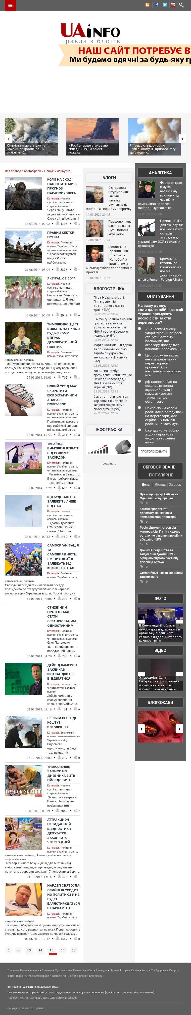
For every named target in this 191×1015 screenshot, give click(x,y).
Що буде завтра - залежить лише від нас (62, 501)
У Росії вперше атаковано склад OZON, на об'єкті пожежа (88, 149)
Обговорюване (159, 467)
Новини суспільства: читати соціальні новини (59, 202)
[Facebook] (155, 5)
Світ (91, 970)
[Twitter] (164, 5)
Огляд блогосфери (37, 975)
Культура (101, 970)
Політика (47, 970)
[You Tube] (172, 5)
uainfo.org (54, 992)
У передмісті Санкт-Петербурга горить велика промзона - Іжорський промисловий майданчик (159, 683)
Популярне (161, 475)
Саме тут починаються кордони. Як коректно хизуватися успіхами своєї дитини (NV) (111, 403)
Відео (160, 650)
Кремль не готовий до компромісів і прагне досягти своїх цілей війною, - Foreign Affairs (160, 269)
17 (74, 950)
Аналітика (160, 172)
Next (184, 138)
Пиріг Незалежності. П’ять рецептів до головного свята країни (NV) (109, 304)
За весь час (175, 485)
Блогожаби (160, 702)
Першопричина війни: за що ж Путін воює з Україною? (120, 228)
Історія (124, 970)
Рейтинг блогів (77, 975)
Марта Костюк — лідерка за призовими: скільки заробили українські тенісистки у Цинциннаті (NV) (113, 353)
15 (51, 950)
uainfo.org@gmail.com (63, 997)
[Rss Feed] (147, 5)
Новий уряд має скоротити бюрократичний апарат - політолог (62, 395)
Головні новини (29, 970)
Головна (12, 970)
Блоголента (58, 975)
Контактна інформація (34, 997)
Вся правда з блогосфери (23, 171)
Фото (160, 598)
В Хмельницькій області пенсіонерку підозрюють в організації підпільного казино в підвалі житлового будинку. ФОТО (160, 633)
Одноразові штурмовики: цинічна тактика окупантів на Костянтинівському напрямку (108, 198)
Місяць (160, 484)
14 (40, 950)
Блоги (109, 177)
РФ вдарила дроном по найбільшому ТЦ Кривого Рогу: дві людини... (153, 149)
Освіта (135, 970)
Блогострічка (109, 288)
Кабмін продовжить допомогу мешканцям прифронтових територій (158, 513)
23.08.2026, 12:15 (106, 391)
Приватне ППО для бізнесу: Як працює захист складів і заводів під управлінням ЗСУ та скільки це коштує (160, 233)
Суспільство (63, 970)
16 (62, 950)
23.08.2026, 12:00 (106, 413)
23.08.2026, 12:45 (106, 340)
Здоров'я (161, 970)
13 (29, 950)
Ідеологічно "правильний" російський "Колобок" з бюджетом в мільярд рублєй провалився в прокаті (109, 259)
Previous (7, 138)
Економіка (79, 970)
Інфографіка (109, 429)
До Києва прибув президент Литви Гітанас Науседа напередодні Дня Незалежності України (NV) (113, 379)
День (146, 484)
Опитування (160, 296)
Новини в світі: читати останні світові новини (63, 688)
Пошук (48, 171)
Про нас (12, 997)
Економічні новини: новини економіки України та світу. (63, 736)
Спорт (173, 970)
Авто (145, 970)
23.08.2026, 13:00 (106, 314)
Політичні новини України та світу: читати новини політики (62, 246)
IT (151, 970)
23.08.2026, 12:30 (106, 365)
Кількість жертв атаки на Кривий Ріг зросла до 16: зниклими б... (26, 149)
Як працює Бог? (61, 278)
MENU (10, 5)
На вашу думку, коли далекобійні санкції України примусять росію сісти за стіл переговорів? (160, 313)
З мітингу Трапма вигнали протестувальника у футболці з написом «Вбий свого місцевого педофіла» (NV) (113, 327)
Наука (114, 970)
